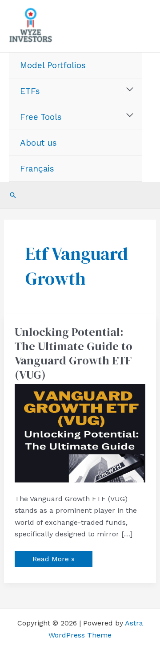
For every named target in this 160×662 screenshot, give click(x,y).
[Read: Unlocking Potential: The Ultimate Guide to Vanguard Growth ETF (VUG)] (80, 433)
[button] (13, 195)
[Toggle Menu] (130, 89)
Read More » (53, 557)
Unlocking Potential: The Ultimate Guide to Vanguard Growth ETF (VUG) (73, 353)
